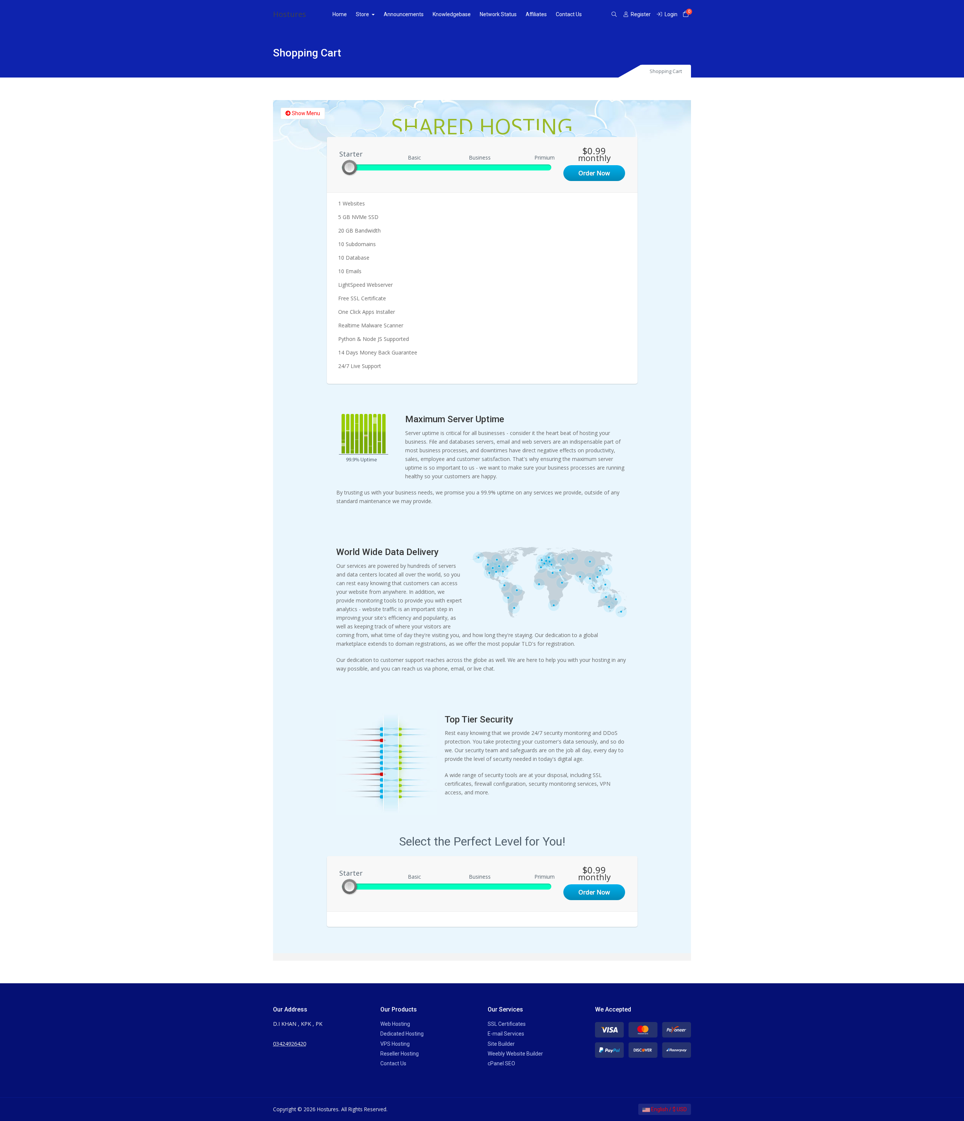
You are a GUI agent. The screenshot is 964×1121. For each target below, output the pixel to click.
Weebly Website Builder (515, 1054)
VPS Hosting (395, 1044)
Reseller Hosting (399, 1054)
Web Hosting (395, 1024)
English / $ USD (668, 1109)
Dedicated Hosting (402, 1034)
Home (340, 14)
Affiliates (536, 14)
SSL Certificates (507, 1024)
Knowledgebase (452, 14)
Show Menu (305, 113)
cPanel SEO (501, 1063)
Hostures (289, 14)
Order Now (594, 173)
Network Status (498, 14)
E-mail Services (506, 1034)
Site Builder (501, 1044)
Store (363, 14)
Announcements (404, 14)
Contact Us (569, 14)
